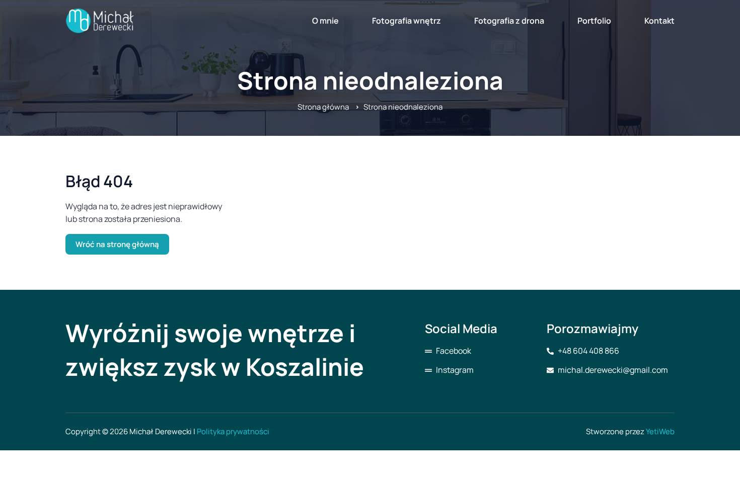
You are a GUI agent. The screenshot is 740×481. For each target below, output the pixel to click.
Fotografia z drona (509, 20)
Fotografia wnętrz (406, 20)
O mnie (325, 20)
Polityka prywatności (233, 431)
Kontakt (659, 20)
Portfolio (594, 20)
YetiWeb (660, 431)
